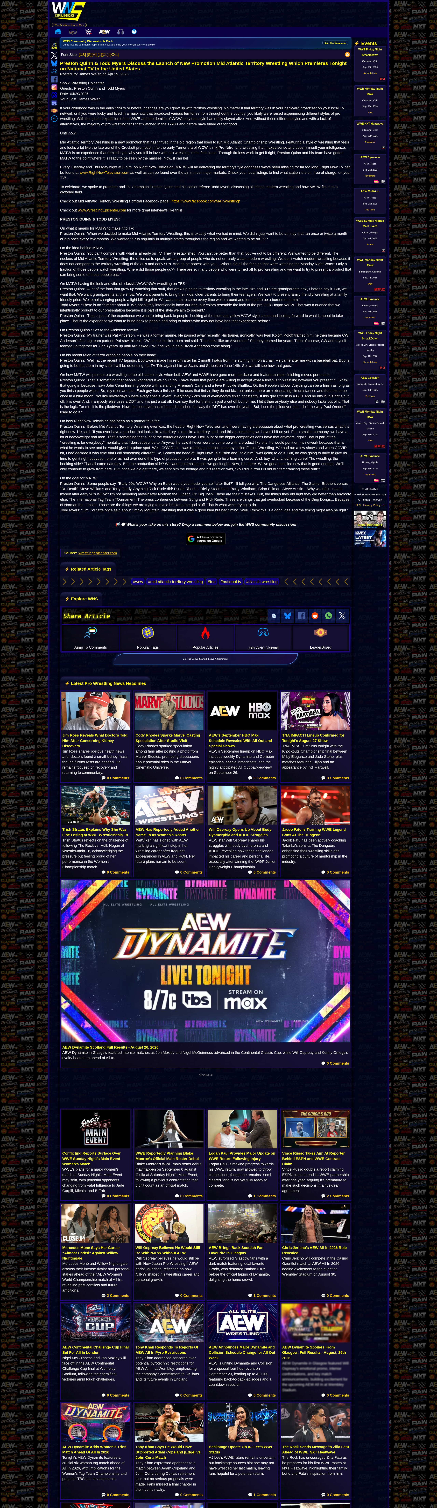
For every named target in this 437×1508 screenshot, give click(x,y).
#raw (370, 112)
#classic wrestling (262, 581)
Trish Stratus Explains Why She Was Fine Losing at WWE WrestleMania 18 (95, 832)
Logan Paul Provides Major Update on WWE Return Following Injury (242, 1156)
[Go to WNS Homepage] (69, 12)
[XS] (82, 54)
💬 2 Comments (335, 1196)
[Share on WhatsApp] (328, 616)
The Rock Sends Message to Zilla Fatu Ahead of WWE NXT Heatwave (315, 1449)
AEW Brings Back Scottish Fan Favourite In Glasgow (236, 1250)
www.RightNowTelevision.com (104, 172)
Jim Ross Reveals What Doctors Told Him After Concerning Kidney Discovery (94, 740)
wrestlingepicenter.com (98, 552)
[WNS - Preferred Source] (205, 539)
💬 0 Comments (115, 778)
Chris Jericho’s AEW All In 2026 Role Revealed (314, 1250)
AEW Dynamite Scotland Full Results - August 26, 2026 (110, 1047)
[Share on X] (342, 616)
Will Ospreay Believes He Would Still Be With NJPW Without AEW (168, 1250)
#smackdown (370, 73)
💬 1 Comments (262, 1196)
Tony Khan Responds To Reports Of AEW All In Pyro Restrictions (167, 1350)
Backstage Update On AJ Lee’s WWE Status (241, 1449)
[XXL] (114, 54)
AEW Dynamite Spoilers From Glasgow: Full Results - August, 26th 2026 (314, 1352)
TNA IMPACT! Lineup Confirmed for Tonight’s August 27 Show (313, 738)
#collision (370, 209)
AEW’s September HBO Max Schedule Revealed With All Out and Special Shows (240, 740)
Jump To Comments (90, 647)
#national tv (231, 581)
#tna (212, 581)
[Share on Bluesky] (287, 616)
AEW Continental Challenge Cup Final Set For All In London (95, 1350)
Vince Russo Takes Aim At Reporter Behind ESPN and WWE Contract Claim (313, 1158)
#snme (370, 244)
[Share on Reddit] (315, 616)
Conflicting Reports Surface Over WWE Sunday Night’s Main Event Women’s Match (91, 1158)
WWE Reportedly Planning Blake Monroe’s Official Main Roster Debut (167, 1156)
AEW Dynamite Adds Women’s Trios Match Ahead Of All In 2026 (94, 1449)
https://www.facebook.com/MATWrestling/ (206, 201)
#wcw (138, 581)
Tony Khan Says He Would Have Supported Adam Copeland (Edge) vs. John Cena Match (169, 1452)
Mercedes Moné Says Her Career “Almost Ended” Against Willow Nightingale (91, 1253)
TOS (358, 505)
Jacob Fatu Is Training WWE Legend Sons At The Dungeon (314, 832)
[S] (89, 54)
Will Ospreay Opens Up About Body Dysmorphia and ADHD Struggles (240, 832)
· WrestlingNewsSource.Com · (69, 25)
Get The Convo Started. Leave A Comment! (205, 659)
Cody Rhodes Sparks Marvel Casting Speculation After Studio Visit (168, 738)
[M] (94, 54)
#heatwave (370, 142)
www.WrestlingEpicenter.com (102, 210)
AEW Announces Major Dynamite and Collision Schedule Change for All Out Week (242, 1352)
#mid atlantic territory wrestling (175, 581)
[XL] (105, 54)
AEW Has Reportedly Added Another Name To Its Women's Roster (168, 832)
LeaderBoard (320, 647)
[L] (100, 54)
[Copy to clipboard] (273, 616)
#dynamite (370, 176)
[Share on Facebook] (301, 616)
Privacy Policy (371, 505)
